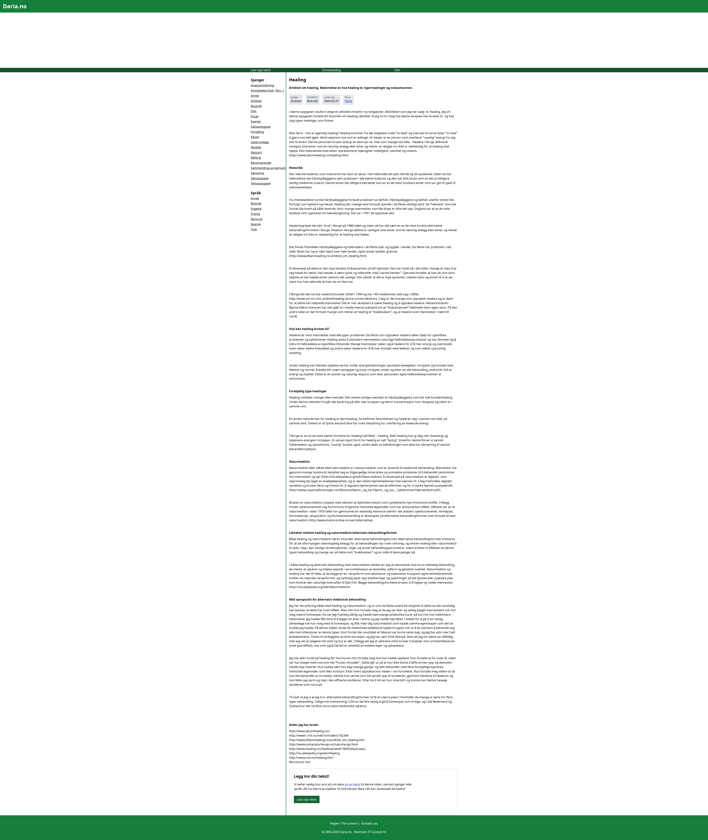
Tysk (254, 229)
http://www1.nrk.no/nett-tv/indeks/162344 (318, 735)
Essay (254, 116)
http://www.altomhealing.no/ (309, 731)
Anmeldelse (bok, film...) (267, 90)
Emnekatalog (331, 70)
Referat (256, 158)
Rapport (256, 152)
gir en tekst (352, 784)
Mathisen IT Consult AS (370, 832)
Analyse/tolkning (262, 85)
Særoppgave (259, 178)
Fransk (255, 214)
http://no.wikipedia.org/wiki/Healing (314, 753)
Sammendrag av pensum (268, 168)
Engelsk (256, 209)
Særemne (257, 173)
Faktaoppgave (260, 127)
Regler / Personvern (344, 823)
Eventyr (256, 121)
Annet (255, 96)
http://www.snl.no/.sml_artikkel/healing (316, 299)
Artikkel (256, 101)
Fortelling (257, 132)
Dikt (397, 70)
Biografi (256, 106)
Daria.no (15, 6)
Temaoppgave (260, 183)
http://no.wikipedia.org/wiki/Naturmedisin (319, 587)
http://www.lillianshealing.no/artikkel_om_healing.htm (328, 256)
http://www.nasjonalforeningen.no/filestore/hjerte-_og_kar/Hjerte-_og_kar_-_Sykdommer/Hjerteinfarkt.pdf (364, 490)
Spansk (256, 224)
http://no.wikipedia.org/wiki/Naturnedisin (351, 477)
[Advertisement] (354, 40)
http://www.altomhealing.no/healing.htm (318, 155)
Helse (348, 101)
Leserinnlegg (260, 142)
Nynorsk (257, 219)
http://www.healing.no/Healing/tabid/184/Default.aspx (327, 749)
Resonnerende (261, 163)
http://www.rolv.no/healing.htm (311, 758)
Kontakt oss (369, 823)
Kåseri (255, 137)
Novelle (256, 147)
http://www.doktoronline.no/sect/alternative (341, 520)
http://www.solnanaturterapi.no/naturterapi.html (323, 744)
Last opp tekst (260, 70)
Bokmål (256, 203)
